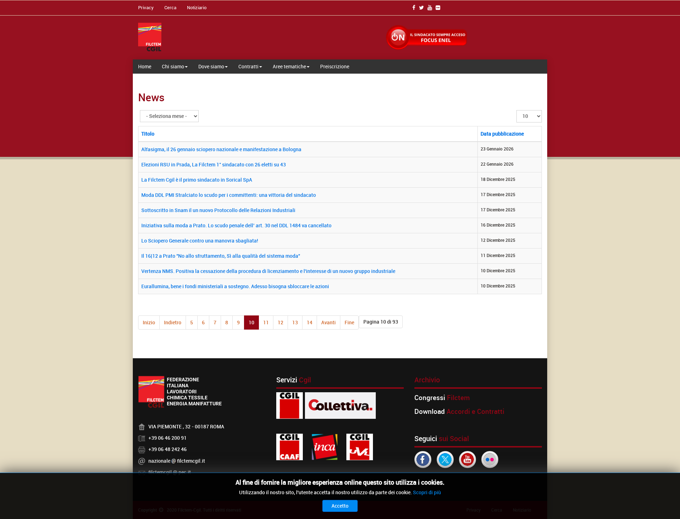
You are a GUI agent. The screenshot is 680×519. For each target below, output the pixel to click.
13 (295, 322)
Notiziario (196, 7)
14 (309, 322)
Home (144, 66)
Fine (349, 322)
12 (280, 322)
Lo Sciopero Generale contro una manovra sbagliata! (199, 240)
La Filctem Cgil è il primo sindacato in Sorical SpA (196, 179)
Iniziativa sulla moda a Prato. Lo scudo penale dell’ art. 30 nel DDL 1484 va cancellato (236, 225)
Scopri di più (427, 492)
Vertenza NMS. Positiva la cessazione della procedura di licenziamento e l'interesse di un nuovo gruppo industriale (268, 271)
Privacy (146, 7)
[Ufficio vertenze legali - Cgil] (359, 446)
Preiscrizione (334, 66)
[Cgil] (289, 404)
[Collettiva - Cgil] (340, 404)
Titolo (147, 133)
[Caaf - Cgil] (289, 446)
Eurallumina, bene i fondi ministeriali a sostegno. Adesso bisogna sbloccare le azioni (235, 286)
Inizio (149, 322)
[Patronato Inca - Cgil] (324, 446)
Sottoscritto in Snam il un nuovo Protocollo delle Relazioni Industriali (218, 210)
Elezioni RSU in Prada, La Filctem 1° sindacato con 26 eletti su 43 (213, 164)
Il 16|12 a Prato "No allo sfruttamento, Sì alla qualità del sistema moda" (220, 255)
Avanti (328, 322)
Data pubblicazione (502, 133)
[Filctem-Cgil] (150, 37)
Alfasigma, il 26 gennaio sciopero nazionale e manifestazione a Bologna (221, 149)
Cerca (170, 7)
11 (266, 322)
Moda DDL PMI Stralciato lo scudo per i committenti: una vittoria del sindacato (228, 195)
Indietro (172, 322)
